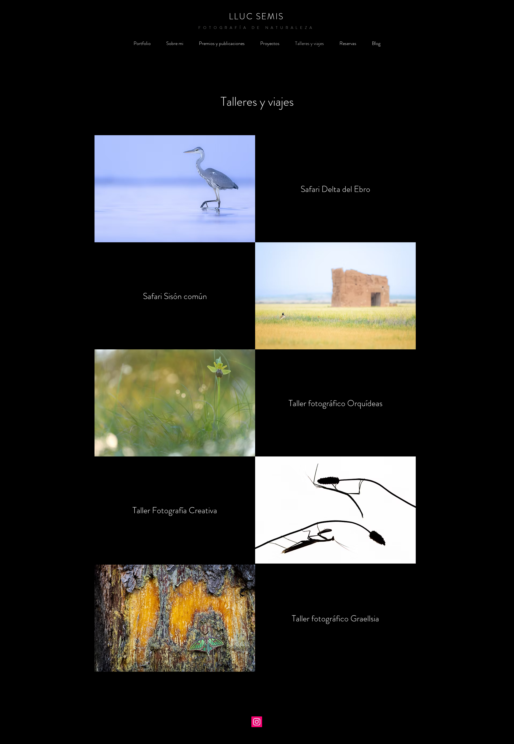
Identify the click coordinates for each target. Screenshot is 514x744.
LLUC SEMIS (256, 16)
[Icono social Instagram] (256, 721)
